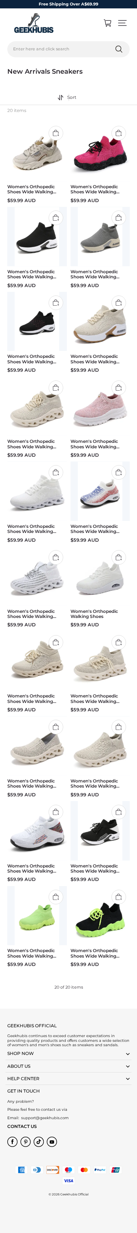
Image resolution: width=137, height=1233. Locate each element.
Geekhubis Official (74, 1194)
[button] (122, 23)
